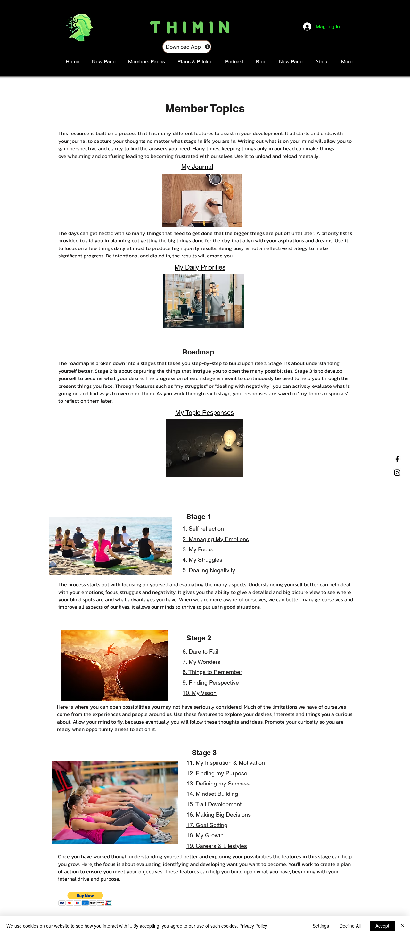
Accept (382, 926)
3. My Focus (198, 549)
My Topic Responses (204, 413)
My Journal (197, 167)
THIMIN (192, 25)
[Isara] (402, 926)
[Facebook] (397, 459)
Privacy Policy (253, 926)
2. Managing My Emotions (216, 539)
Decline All (350, 926)
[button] (85, 898)
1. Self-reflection (203, 528)
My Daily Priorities (200, 267)
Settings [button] (321, 926)
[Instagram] (397, 472)
